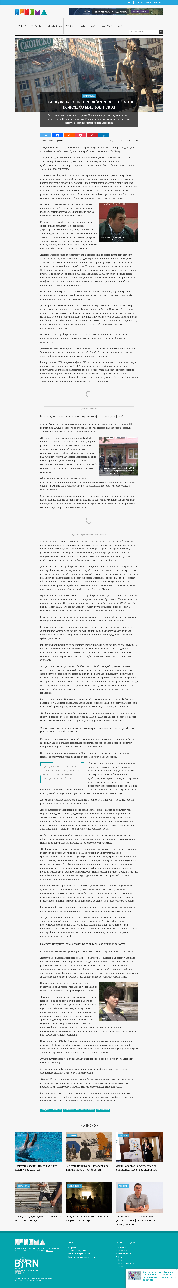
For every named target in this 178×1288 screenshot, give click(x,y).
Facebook (133, 2)
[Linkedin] (103, 135)
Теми (119, 25)
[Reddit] (69, 135)
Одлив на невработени (89, 409)
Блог (84, 25)
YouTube (138, 2)
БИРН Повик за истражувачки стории (79, 1110)
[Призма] (31, 11)
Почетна (21, 25)
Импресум (71, 1247)
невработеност (103, 1110)
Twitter (129, 2)
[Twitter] (45, 135)
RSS (142, 2)
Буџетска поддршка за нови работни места (89, 535)
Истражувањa (54, 25)
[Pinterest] (92, 135)
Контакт (157, 3)
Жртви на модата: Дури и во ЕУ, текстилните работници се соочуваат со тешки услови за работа (159, 1275)
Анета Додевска (55, 140)
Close (176, 1270)
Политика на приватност (78, 1253)
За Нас (148, 3)
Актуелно (36, 25)
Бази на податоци (101, 25)
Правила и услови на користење (81, 1257)
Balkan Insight (75, 1186)
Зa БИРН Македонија (76, 1250)
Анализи (21, 1135)
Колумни (71, 25)
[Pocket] (80, 135)
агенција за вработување (51, 1110)
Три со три (123, 1135)
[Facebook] (57, 135)
